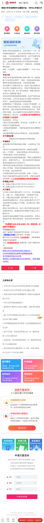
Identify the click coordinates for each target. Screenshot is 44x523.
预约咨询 (22, 428)
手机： (11, 489)
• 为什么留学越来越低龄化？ (13, 303)
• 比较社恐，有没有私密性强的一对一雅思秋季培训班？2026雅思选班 (21, 342)
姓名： (11, 477)
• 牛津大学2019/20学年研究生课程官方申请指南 (20, 286)
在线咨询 (38, 520)
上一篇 (10, 268)
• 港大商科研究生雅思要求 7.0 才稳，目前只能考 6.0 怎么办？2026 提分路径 (20, 350)
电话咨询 (30, 520)
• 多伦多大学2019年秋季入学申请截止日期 (18, 290)
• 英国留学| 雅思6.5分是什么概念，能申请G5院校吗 (21, 309)
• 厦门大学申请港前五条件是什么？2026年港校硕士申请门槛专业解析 (21, 317)
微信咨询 (22, 520)
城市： (11, 483)
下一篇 (33, 268)
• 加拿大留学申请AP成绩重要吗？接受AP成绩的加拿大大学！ (21, 296)
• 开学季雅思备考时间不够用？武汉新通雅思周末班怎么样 (21, 325)
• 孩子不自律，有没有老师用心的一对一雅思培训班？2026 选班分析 (20, 334)
